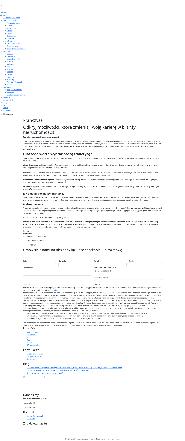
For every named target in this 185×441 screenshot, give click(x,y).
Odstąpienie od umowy (16, 95)
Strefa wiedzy (8, 100)
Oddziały (6, 51)
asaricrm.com (115, 439)
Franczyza (7, 105)
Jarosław (10, 64)
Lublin (9, 74)
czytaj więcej (56, 290)
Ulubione (4, 12)
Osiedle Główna (13, 43)
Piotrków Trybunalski (15, 82)
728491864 (31, 418)
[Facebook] (4, 3)
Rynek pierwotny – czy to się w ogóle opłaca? (45, 373)
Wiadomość (28, 267)
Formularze (8, 87)
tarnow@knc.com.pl (35, 416)
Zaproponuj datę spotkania (105, 267)
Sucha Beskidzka (13, 59)
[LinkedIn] (4, 8)
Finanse (6, 97)
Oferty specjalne (33, 345)
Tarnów (10, 54)
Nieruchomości (9, 20)
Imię (25, 261)
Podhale (10, 84)
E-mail (96, 261)
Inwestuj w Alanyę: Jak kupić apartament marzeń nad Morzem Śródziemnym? (58, 370)
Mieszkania (11, 28)
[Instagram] (4, 5)
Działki (9, 33)
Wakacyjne (11, 36)
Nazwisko (62, 261)
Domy (9, 25)
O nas (5, 108)
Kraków (10, 69)
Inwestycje (7, 41)
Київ (8, 66)
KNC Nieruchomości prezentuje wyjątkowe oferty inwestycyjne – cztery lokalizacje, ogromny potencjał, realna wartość (74, 368)
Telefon (132, 261)
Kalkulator (11, 92)
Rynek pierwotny (13, 23)
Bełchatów (11, 56)
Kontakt (6, 110)
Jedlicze (10, 72)
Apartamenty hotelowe (16, 48)
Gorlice (10, 61)
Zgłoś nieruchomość (11, 18)
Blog (5, 102)
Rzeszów (10, 77)
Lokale (9, 30)
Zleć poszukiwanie (14, 90)
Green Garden (12, 46)
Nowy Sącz (11, 79)
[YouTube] (27, 430)
